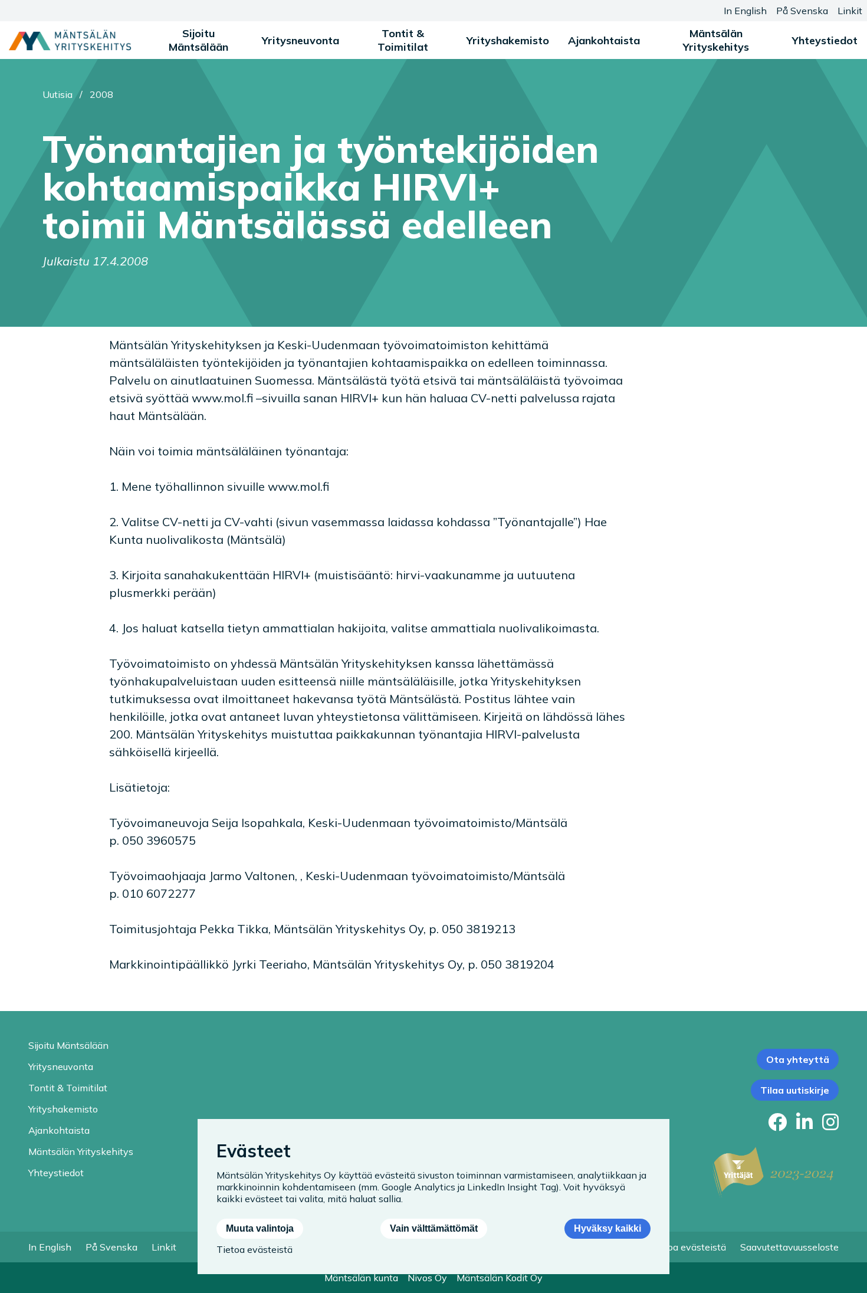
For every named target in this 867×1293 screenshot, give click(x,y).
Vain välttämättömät (434, 1228)
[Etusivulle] (70, 40)
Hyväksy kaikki (607, 1228)
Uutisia (57, 94)
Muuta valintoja (260, 1228)
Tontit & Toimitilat (402, 40)
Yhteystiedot (825, 40)
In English (745, 11)
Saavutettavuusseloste (789, 1247)
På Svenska (802, 11)
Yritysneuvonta (300, 40)
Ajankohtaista (604, 40)
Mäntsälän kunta (361, 1278)
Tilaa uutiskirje (794, 1090)
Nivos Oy (427, 1278)
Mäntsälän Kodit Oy (500, 1278)
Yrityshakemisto (508, 40)
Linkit (850, 11)
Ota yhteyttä (797, 1059)
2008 (101, 94)
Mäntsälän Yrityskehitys (716, 40)
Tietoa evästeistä (688, 1247)
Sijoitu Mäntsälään (198, 40)
